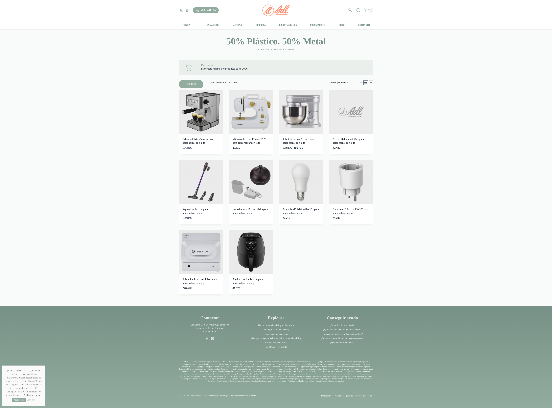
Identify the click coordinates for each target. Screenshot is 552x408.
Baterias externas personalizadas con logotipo (342, 362)
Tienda (186, 25)
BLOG (342, 25)
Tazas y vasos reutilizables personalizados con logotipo (237, 381)
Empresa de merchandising (276, 334)
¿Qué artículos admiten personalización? (342, 330)
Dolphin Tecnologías (221, 396)
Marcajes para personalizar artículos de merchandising (276, 338)
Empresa (261, 25)
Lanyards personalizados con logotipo (216, 376)
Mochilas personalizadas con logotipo (337, 376)
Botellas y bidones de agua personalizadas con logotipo (257, 364)
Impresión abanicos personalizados (286, 367)
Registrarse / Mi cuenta (276, 347)
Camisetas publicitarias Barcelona (309, 364)
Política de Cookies (364, 396)
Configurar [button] (31, 400)
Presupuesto (317, 25)
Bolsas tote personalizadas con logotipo (220, 364)
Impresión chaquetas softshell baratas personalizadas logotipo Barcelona (303, 369)
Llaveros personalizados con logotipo (245, 376)
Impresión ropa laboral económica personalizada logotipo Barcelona (292, 371)
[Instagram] (187, 10)
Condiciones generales (344, 396)
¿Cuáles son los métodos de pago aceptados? (342, 338)
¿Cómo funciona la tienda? (342, 325)
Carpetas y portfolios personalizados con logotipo (341, 364)
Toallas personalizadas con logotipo (301, 381)
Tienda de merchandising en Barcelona (276, 325)
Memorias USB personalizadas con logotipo (305, 376)
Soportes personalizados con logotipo (330, 381)
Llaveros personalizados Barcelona (274, 376)
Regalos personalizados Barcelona (306, 379)
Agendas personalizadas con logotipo (279, 362)
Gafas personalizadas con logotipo (217, 367)
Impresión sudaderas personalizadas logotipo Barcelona (341, 371)
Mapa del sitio (326, 396)
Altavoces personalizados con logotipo (308, 362)
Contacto (364, 25)
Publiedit (252, 396)
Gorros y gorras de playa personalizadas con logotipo (252, 367)
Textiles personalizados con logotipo (272, 381)
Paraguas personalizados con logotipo (224, 379)
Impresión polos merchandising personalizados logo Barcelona (241, 371)
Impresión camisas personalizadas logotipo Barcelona (208, 369)
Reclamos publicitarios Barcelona (279, 379)
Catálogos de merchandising (276, 330)
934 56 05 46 (208, 10)
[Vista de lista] (371, 82)
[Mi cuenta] (350, 10)
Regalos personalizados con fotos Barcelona (336, 379)
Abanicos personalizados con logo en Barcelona (202, 362)
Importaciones (288, 25)
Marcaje (237, 25)
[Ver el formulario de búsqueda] (358, 10)
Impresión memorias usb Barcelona (204, 371)
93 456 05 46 (209, 332)
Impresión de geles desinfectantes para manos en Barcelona (291, 374)
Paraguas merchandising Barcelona (252, 379)
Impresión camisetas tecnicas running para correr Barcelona (252, 369)
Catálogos (212, 25)
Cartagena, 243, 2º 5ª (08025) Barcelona (210, 325)
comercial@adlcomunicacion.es (209, 328)
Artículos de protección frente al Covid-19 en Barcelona (243, 362)
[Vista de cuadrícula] (365, 82)
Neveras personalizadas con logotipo (194, 379)
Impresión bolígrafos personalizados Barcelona (318, 367)
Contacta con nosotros (276, 343)
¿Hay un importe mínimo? (342, 343)
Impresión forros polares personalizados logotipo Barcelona (245, 374)
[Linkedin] (181, 10)
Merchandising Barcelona (362, 376)
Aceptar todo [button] (19, 400)
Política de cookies (32, 395)
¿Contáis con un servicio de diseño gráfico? (342, 334)
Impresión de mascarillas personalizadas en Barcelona (335, 374)
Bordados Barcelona (287, 364)
